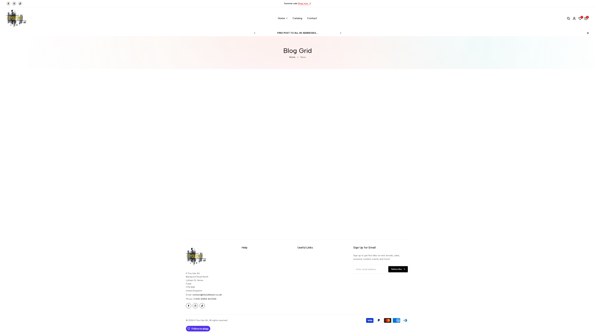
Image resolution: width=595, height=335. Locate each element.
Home (292, 57)
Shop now (303, 3)
